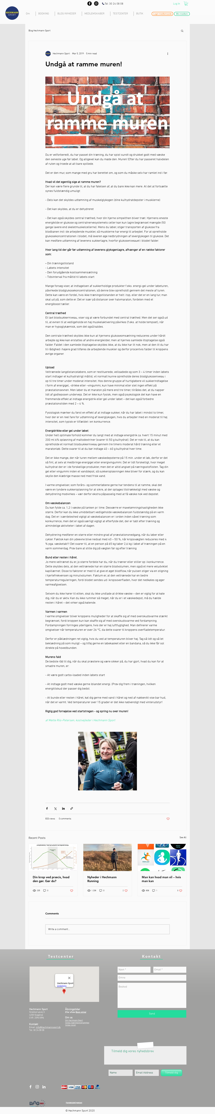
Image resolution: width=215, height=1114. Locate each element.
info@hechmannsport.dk (48, 1027)
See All (183, 837)
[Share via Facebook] (47, 808)
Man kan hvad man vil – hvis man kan (161, 879)
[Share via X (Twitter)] (55, 808)
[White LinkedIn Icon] (44, 1087)
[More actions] (168, 54)
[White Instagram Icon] (37, 1087)
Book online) (81, 1012)
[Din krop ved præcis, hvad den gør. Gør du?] (53, 857)
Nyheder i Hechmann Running (102, 879)
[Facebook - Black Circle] (89, 3)
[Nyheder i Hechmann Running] (107, 857)
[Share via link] (71, 808)
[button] (186, 4)
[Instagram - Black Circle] (96, 3)
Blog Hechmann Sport (39, 30)
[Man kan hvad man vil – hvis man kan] (162, 857)
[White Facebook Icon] (30, 1087)
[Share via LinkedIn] (63, 808)
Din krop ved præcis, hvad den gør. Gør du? (51, 879)
